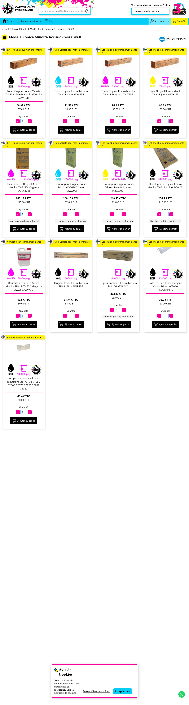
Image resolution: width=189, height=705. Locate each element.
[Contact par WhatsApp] (181, 694)
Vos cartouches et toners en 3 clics (150, 5)
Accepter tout (122, 691)
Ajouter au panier (26, 129)
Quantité (23, 116)
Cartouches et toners (31, 21)
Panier (181, 21)
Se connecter (161, 21)
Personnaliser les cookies (96, 691)
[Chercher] (87, 11)
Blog (51, 21)
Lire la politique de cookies (65, 691)
